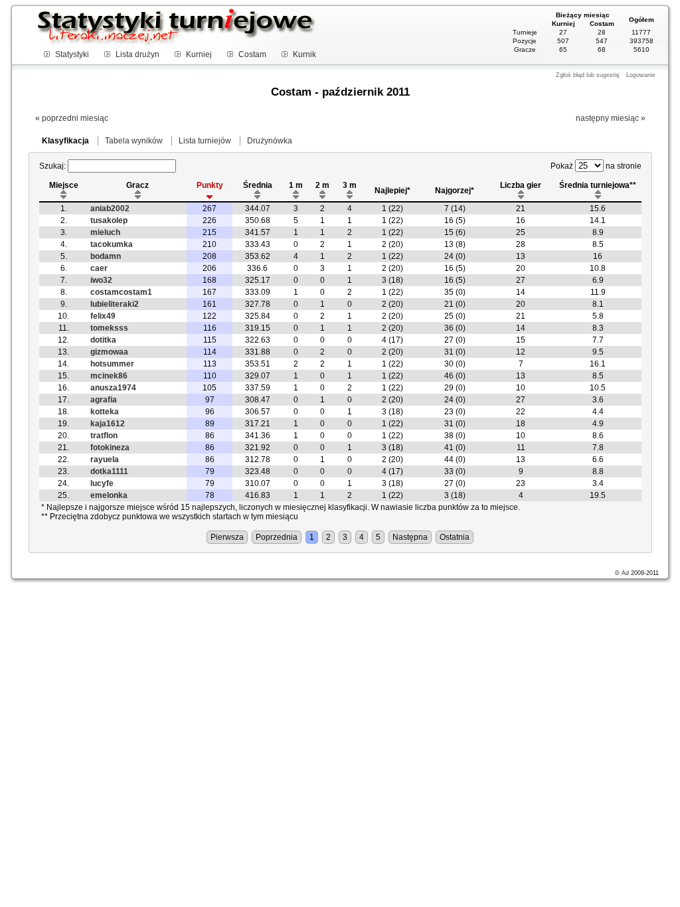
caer (99, 268)
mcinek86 (109, 375)
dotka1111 (109, 471)
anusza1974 (113, 387)
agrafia (103, 399)
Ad (625, 573)
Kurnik (304, 54)
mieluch (105, 232)
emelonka (109, 495)
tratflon (104, 435)
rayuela (104, 459)
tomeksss (109, 328)
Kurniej (199, 54)
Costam (252, 54)
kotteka (104, 411)
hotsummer (112, 364)
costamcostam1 (121, 292)
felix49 (103, 316)
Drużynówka (269, 140)
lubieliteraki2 (114, 304)
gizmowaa (109, 352)
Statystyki (72, 54)
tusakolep (109, 220)
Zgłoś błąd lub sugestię (588, 75)
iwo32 (101, 280)
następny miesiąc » (610, 118)
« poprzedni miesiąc (71, 118)
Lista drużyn (137, 54)
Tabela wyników (134, 140)
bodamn (105, 256)
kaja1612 (107, 423)
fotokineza (109, 447)
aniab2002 (109, 208)
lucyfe (102, 483)
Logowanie (640, 75)
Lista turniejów (205, 140)
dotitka (103, 340)
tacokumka (111, 244)
